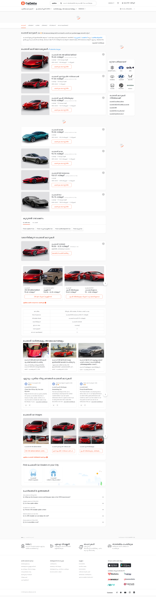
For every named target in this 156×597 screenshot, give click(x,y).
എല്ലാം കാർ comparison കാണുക (33, 302)
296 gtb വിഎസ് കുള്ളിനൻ (43, 296)
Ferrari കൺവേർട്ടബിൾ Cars (63, 228)
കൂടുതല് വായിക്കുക (98, 43)
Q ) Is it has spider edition (30, 503)
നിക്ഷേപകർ (24, 577)
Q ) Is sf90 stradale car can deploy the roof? (36, 516)
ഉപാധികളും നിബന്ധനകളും (28, 569)
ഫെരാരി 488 (113, 107)
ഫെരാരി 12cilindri (58, 244)
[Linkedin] (134, 592)
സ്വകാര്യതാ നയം (26, 572)
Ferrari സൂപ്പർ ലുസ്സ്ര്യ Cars (45, 228)
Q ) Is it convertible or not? (31, 522)
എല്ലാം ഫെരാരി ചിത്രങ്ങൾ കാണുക (34, 457)
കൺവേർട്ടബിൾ (97, 37)
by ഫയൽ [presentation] (35, 222)
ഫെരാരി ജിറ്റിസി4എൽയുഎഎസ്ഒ (119, 104)
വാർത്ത (37, 25)
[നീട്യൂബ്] (125, 592)
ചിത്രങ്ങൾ (44, 25)
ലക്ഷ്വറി (85, 37)
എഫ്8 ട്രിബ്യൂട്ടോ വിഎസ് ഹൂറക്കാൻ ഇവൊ (84, 296)
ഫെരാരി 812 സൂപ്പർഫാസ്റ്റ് (117, 110)
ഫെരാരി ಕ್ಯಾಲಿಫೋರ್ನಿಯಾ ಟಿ (117, 113)
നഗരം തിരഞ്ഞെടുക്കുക (127, 9)
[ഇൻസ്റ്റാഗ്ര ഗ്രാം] (130, 592)
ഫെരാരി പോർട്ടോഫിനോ (117, 101)
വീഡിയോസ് (52, 25)
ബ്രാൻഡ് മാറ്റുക (55, 49)
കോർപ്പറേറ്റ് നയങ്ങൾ (26, 574)
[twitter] (121, 592)
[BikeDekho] (113, 574)
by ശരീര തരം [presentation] (26, 222)
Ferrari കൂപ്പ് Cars (77, 228)
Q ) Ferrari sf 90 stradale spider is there (34, 509)
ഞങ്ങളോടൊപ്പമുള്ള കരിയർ (28, 566)
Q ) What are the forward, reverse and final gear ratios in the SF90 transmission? (46, 497)
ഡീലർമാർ (30, 25)
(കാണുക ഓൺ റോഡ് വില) (70, 57)
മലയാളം (110, 3)
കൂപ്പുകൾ (77, 37)
